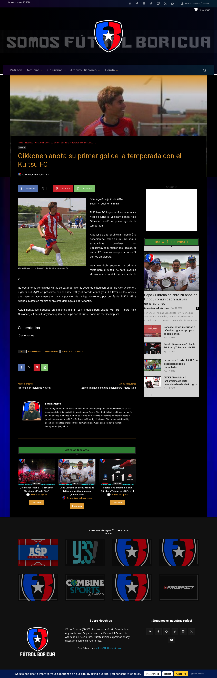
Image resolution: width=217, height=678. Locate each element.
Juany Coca (67, 351)
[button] (204, 70)
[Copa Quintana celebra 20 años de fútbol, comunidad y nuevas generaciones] (77, 472)
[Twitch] (158, 3)
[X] (165, 3)
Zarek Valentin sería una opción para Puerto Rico (108, 387)
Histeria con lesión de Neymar (34, 387)
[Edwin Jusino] (20, 174)
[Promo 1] (38, 552)
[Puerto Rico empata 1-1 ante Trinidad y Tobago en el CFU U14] (117, 472)
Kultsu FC (79, 351)
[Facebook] (137, 3)
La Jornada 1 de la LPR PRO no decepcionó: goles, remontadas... (181, 364)
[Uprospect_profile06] (179, 587)
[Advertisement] (171, 210)
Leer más (36, 502)
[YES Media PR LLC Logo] (85, 552)
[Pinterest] (37, 367)
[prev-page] (146, 395)
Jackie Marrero (51, 351)
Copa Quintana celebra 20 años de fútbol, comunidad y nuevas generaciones (77, 491)
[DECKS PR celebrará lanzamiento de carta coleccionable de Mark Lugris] (152, 382)
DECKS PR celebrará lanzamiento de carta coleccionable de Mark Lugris (180, 381)
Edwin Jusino (31, 174)
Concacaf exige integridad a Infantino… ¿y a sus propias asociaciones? (179, 330)
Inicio (20, 142)
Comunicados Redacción (79, 498)
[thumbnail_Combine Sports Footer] (85, 587)
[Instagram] (144, 3)
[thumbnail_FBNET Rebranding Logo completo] (132, 552)
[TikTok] (151, 3)
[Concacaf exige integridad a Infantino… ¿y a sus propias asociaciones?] (152, 331)
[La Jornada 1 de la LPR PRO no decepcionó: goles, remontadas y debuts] (152, 365)
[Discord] (130, 3)
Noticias (29, 142)
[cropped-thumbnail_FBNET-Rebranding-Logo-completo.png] (179, 552)
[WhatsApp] (44, 367)
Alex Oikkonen (34, 351)
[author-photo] (28, 494)
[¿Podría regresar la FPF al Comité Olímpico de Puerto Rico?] (36, 472)
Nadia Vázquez (39, 494)
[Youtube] (172, 3)
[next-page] (152, 395)
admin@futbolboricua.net (110, 648)
